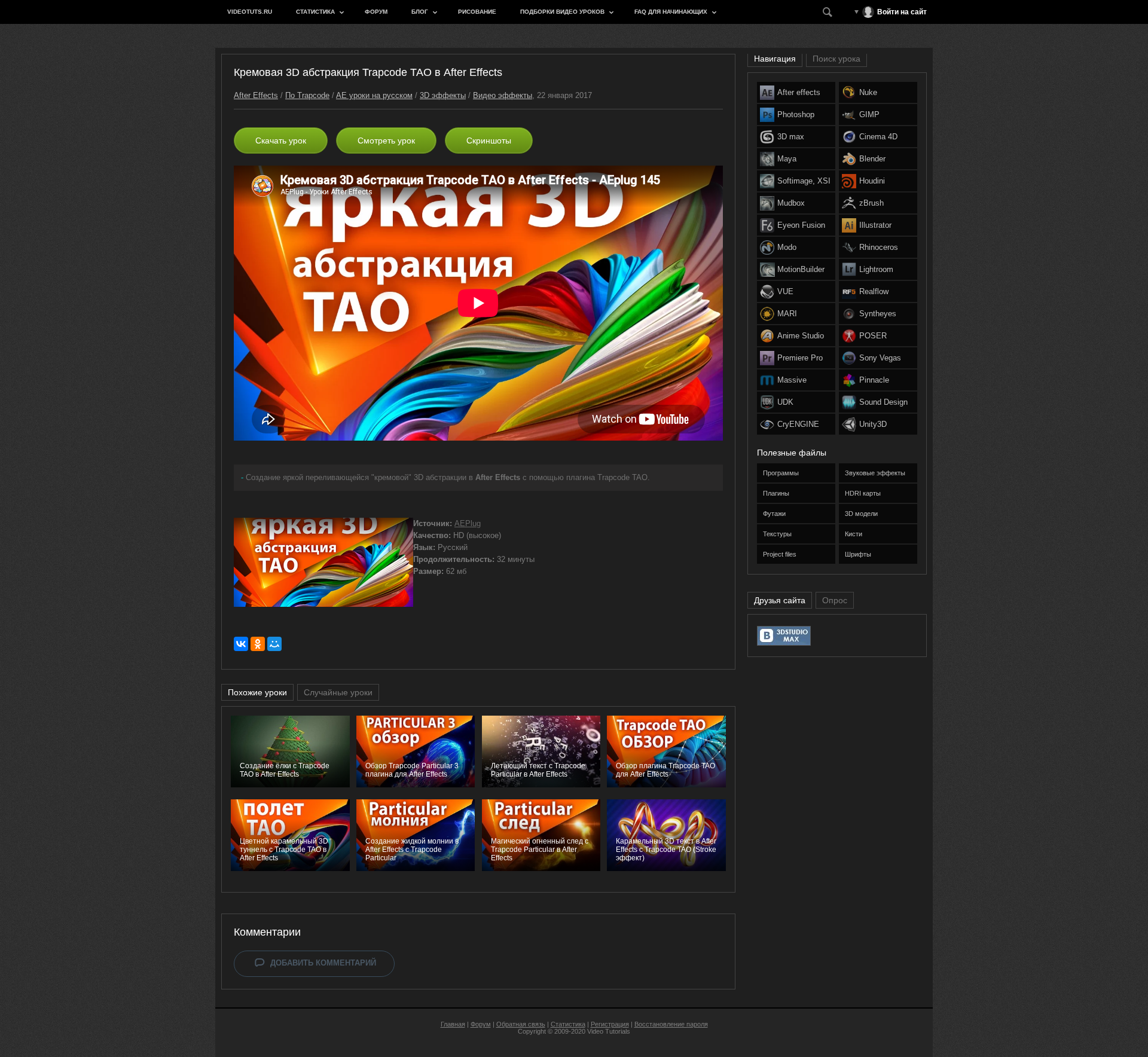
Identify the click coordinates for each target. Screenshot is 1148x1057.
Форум (376, 11)
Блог (419, 11)
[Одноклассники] (258, 644)
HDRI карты (863, 493)
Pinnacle (874, 379)
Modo (786, 247)
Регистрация (610, 1024)
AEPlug (467, 523)
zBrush (871, 202)
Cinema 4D (878, 136)
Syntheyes (877, 313)
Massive (792, 379)
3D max (790, 136)
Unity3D (873, 424)
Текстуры (777, 533)
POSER (873, 335)
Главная (453, 1024)
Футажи (774, 513)
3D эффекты (443, 95)
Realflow (874, 291)
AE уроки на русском (374, 95)
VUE (785, 291)
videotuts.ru (249, 11)
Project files (779, 554)
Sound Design (883, 402)
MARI (787, 313)
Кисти (853, 533)
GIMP (869, 114)
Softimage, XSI (804, 180)
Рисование (477, 11)
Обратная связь (520, 1024)
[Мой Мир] (274, 644)
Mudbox (791, 202)
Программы (781, 472)
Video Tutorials (608, 1031)
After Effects (256, 95)
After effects (798, 92)
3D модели (861, 513)
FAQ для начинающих (670, 11)
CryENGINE (798, 424)
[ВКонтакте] (241, 644)
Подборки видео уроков (562, 11)
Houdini (872, 180)
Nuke (868, 92)
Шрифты (858, 554)
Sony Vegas (880, 357)
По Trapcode (307, 95)
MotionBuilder (801, 269)
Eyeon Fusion (801, 225)
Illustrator (875, 225)
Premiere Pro (800, 357)
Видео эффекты (502, 95)
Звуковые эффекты (875, 472)
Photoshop (795, 114)
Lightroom (876, 269)
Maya (786, 158)
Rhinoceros (878, 247)
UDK (785, 402)
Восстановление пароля (671, 1024)
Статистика (315, 11)
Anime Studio (800, 335)
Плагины (776, 493)
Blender (872, 158)
